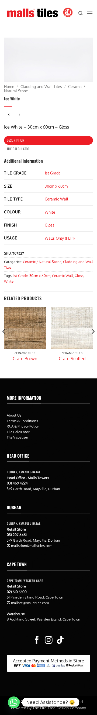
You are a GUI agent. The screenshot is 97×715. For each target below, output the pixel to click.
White (50, 212)
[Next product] (9, 115)
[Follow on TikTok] (60, 640)
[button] (80, 13)
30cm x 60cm (56, 186)
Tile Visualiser (17, 437)
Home (9, 86)
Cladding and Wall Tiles (41, 86)
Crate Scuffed (72, 358)
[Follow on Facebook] (37, 640)
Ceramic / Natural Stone (42, 262)
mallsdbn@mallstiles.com (31, 545)
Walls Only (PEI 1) (60, 238)
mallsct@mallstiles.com (30, 603)
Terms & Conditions (22, 421)
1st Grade (53, 172)
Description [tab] (16, 140)
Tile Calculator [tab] (18, 148)
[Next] (92, 342)
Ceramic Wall (56, 198)
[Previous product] (19, 115)
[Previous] (4, 342)
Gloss (49, 224)
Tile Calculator (18, 432)
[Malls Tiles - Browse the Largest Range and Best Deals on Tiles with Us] (32, 13)
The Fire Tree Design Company (59, 707)
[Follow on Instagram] (49, 640)
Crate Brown (25, 358)
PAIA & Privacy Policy (23, 426)
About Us (14, 415)
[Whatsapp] (14, 702)
